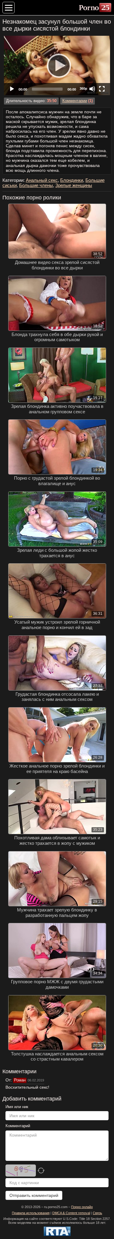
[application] (57, 65)
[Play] (57, 65)
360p (83, 88)
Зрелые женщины (73, 185)
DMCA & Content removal (71, 1213)
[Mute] (92, 89)
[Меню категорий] (8, 7)
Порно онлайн (82, 1207)
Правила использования (31, 1213)
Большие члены (36, 185)
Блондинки (71, 180)
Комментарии (74, 101)
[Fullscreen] (102, 89)
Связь (97, 1213)
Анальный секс (42, 180)
